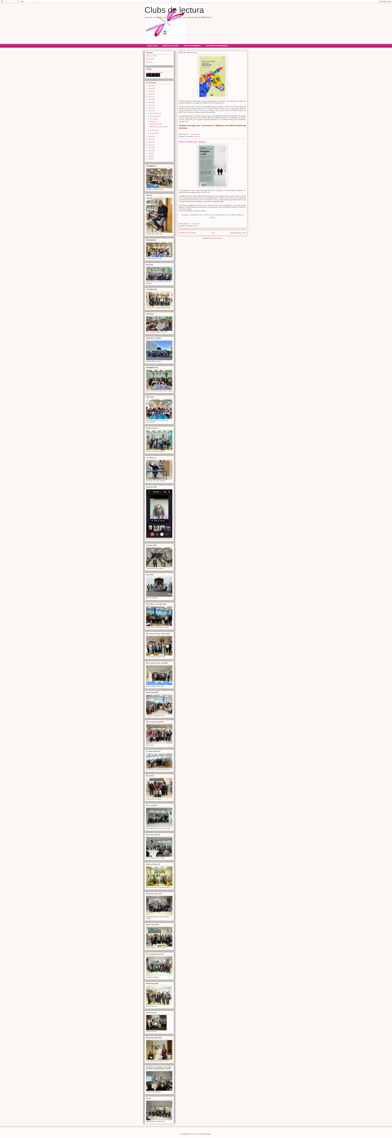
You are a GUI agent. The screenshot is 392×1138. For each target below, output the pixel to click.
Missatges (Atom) (217, 238)
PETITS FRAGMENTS (192, 46)
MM (147, 62)
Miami (196, 225)
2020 (150, 102)
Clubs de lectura (174, 9)
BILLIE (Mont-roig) (188, 52)
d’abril (152, 121)
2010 (150, 153)
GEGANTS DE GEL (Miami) (192, 141)
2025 (150, 88)
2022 (150, 97)
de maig (153, 119)
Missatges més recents (187, 233)
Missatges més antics (238, 233)
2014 (150, 142)
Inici (212, 233)
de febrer (153, 130)
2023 (150, 94)
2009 (150, 156)
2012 (150, 148)
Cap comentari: (195, 134)
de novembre (154, 113)
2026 (150, 86)
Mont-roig (197, 136)
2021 (150, 99)
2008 (150, 159)
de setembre (154, 116)
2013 (150, 145)
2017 (150, 111)
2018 (150, 108)
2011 (150, 150)
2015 (150, 139)
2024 (150, 91)
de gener (153, 133)
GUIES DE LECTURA (171, 46)
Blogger (209, 1134)
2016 (150, 136)
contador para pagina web (154, 72)
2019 (150, 105)
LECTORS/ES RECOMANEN (217, 46)
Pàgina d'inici (152, 46)
